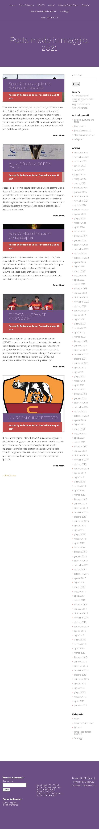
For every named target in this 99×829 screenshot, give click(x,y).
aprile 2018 (79, 543)
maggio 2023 (80, 275)
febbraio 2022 (80, 341)
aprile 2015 (79, 701)
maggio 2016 (80, 644)
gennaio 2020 (80, 451)
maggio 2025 (80, 178)
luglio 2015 (79, 688)
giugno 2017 (79, 587)
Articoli (51, 5)
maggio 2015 (80, 696)
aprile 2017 (79, 595)
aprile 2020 (79, 437)
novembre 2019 (81, 459)
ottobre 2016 (80, 622)
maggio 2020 (80, 433)
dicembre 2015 (81, 666)
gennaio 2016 (80, 661)
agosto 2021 (80, 367)
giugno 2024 (79, 218)
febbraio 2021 (80, 393)
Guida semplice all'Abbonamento (10, 803)
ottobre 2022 (80, 306)
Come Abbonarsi (26, 5)
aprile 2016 (79, 648)
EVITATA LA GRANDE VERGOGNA (28, 317)
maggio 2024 (80, 222)
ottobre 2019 (80, 464)
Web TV (41, 5)
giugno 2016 (79, 639)
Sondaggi (64, 11)
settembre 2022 (81, 310)
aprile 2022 (79, 332)
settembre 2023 (81, 257)
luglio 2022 (79, 319)
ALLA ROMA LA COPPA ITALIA (29, 166)
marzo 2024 (79, 231)
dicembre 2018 (81, 508)
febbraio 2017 (80, 604)
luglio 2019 (79, 477)
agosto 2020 (80, 420)
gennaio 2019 (80, 503)
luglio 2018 (79, 530)
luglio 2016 (79, 635)
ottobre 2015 (80, 674)
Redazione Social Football (34, 94)
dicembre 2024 (81, 196)
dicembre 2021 (81, 350)
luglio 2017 (79, 582)
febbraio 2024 (80, 236)
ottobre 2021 (80, 358)
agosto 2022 (80, 315)
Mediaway (88, 778)
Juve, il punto (79, 126)
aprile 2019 (79, 490)
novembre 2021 (81, 354)
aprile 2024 (79, 227)
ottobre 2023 (80, 253)
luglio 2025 (79, 170)
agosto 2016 (80, 630)
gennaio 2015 (80, 705)
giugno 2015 (79, 692)
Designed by (78, 778)
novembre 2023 (81, 249)
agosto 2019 (80, 472)
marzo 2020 (79, 442)
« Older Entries (9, 475)
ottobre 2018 (80, 516)
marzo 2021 (79, 389)
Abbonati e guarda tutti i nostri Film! (83, 100)
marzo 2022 (79, 336)
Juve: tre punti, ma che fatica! (84, 120)
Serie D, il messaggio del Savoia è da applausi (29, 85)
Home (12, 5)
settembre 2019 (81, 468)
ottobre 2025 (80, 161)
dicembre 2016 (81, 613)
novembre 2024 (81, 200)
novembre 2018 (81, 512)
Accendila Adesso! (80, 95)
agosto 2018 (80, 525)
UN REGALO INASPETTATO (33, 418)
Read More (58, 135)
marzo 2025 (79, 183)
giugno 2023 (79, 271)
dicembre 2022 (81, 297)
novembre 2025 (81, 157)
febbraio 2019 (80, 499)
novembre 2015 (81, 670)
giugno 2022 (79, 323)
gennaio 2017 (80, 609)
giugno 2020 (79, 429)
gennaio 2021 (80, 398)
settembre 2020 (81, 415)
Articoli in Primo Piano (68, 5)
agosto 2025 (80, 165)
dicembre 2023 (81, 244)
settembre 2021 (81, 363)
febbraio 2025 (80, 187)
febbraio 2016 (80, 657)
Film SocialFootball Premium (43, 11)
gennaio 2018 (80, 556)
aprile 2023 (79, 279)
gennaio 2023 (80, 293)
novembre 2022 (81, 301)
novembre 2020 (81, 407)
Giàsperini (78, 139)
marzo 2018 (79, 547)
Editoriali (85, 5)
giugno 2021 (79, 376)
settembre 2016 (81, 626)
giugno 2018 (79, 534)
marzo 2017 (79, 600)
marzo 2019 (79, 494)
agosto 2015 (80, 683)
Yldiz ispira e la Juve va (84, 135)
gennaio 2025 (80, 192)
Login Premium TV (49, 18)
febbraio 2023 (80, 288)
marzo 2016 (79, 652)
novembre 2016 (81, 617)
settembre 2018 (81, 521)
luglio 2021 (79, 372)
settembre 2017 (81, 573)
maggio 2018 (80, 538)
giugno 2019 (79, 481)
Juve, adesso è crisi (82, 130)
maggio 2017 (80, 591)
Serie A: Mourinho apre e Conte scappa (30, 235)
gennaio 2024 (80, 240)
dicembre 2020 (81, 402)
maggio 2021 (80, 380)
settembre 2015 (81, 679)
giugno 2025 (79, 174)
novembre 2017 (81, 565)
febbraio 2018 (80, 551)
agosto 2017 (80, 578)
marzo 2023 (79, 284)
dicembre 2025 (81, 152)
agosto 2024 (80, 214)
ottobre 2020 (80, 411)
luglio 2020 (79, 424)
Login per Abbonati (81, 104)
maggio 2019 (80, 486)
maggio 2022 (80, 328)
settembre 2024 (81, 209)
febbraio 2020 (80, 446)
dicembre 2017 (81, 560)
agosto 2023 (80, 262)
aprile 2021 (79, 385)
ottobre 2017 (80, 569)
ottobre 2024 (80, 205)
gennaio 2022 (80, 345)
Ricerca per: (77, 75)
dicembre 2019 (81, 455)
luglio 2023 (79, 266)
